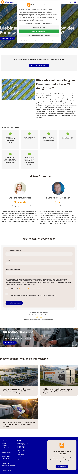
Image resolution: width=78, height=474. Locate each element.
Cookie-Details (24, 40)
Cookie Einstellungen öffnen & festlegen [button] (39, 35)
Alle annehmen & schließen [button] (39, 31)
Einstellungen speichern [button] (39, 27)
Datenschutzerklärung (39, 40)
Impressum (54, 40)
